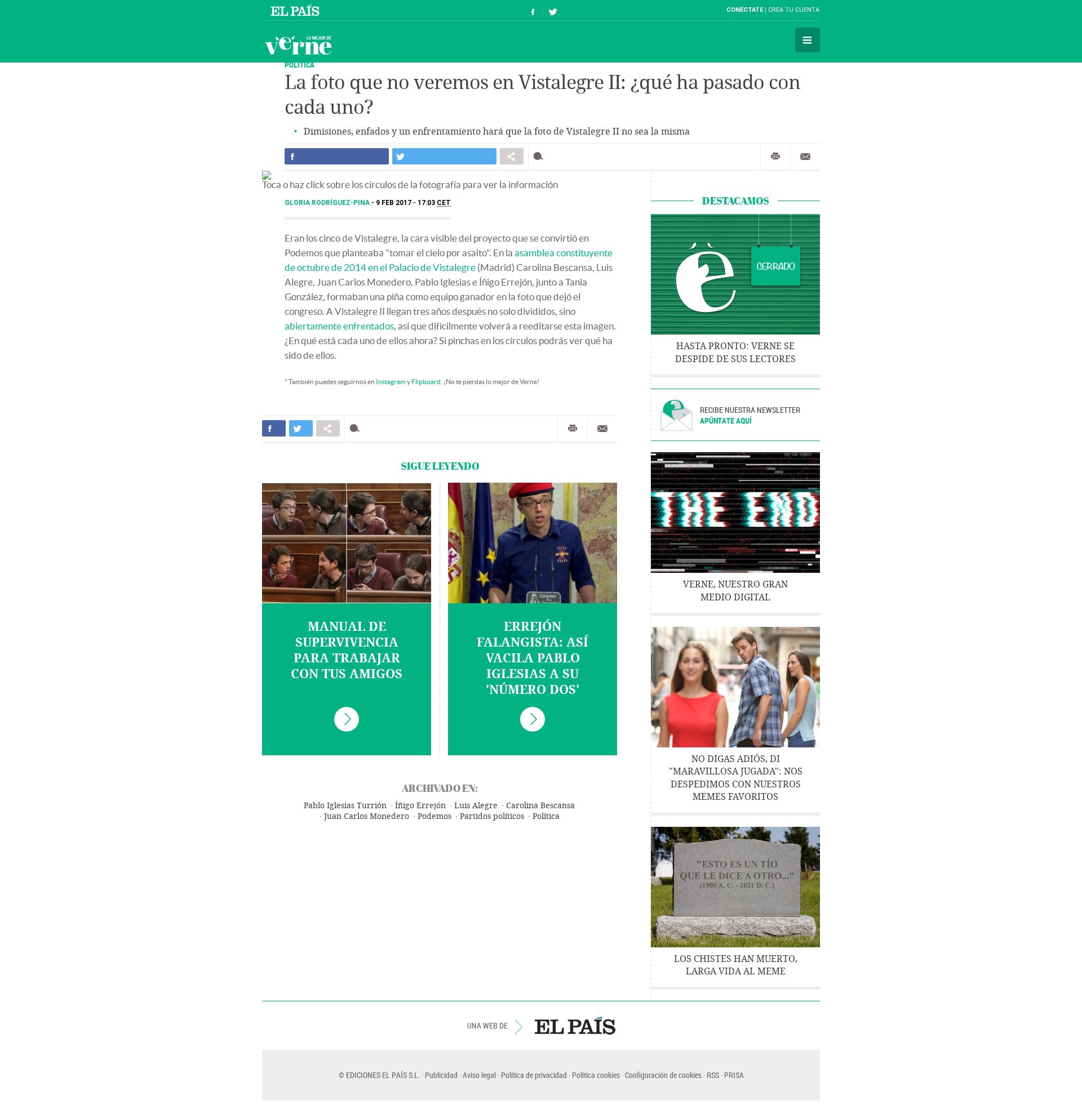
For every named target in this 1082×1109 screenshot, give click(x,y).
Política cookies (596, 1075)
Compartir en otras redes (512, 156)
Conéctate (744, 10)
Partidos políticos (492, 816)
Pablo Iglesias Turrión (345, 805)
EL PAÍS (575, 1026)
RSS (713, 1075)
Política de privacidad (534, 1075)
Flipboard (426, 381)
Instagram (391, 381)
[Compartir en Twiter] (444, 156)
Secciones (807, 40)
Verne (298, 45)
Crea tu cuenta (793, 10)
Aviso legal (479, 1075)
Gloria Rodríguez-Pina (328, 203)
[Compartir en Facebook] (337, 156)
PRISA (734, 1075)
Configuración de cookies (663, 1075)
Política (546, 816)
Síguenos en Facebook (533, 10)
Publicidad (441, 1075)
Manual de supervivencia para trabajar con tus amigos (346, 651)
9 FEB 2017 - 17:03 (413, 203)
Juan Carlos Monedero (366, 816)
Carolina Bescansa (540, 805)
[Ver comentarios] (541, 156)
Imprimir (775, 157)
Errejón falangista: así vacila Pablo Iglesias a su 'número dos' (532, 658)
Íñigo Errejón (420, 805)
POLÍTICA (299, 64)
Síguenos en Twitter (552, 10)
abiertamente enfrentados (339, 325)
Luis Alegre (476, 805)
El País (296, 10)
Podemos (434, 816)
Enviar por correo (805, 157)
